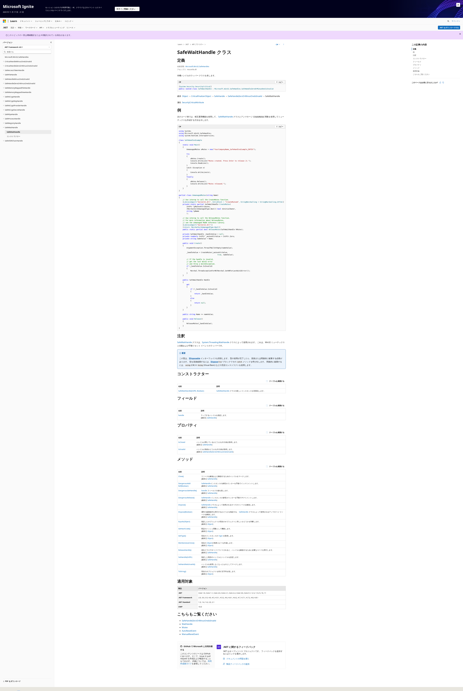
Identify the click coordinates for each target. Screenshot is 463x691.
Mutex (185, 627)
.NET (187, 44)
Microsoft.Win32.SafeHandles (197, 66)
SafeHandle (219, 96)
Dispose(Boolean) (185, 512)
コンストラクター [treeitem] (13, 136)
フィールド (417, 61)
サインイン (456, 21)
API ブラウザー (198, 44)
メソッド (416, 68)
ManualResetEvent (190, 634)
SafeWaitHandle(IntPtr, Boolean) (191, 391)
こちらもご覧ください (421, 74)
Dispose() (182, 505)
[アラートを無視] (458, 5)
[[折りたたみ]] (51, 42)
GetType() (182, 536)
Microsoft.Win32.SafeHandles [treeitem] (17, 57)
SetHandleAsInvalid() (186, 564)
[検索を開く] (448, 21)
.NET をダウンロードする (449, 27)
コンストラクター (419, 58)
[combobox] (27, 47)
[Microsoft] (4, 21)
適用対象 (416, 71)
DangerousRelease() (186, 498)
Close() (181, 476)
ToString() (182, 571)
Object (185, 96)
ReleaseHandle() (184, 550)
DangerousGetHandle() (187, 490)
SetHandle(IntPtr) (185, 557)
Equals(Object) (184, 521)
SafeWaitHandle (225, 116)
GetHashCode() (184, 529)
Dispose (214, 361)
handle (181, 415)
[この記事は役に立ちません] (443, 82)
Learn (180, 44)
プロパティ (417, 65)
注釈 (414, 55)
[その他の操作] (284, 44)
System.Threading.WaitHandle (215, 342)
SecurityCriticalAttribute (193, 102)
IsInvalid (181, 449)
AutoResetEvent (189, 630)
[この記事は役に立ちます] (440, 82)
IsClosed (181, 442)
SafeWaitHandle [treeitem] (13, 132)
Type (221, 536)
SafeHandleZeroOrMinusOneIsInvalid (245, 96)
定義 (414, 49)
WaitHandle (187, 624)
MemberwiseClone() (186, 543)
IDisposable (194, 358)
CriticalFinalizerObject (201, 96)
